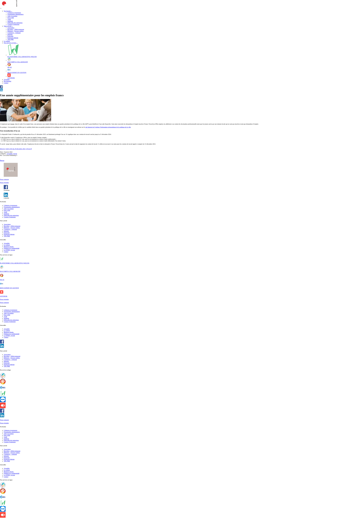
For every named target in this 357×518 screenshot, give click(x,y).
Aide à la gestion (12, 16)
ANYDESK (3, 296)
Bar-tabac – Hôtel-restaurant (15, 29)
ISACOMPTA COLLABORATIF (10, 271)
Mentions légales (9, 246)
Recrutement (7, 81)
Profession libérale (12, 38)
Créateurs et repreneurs (14, 12)
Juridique (10, 21)
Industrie (10, 34)
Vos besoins (8, 11)
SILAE (2, 279)
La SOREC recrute (9, 250)
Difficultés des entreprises (14, 23)
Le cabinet (7, 41)
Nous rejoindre (4, 182)
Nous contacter (4, 179)
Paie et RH (10, 18)
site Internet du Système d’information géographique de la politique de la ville (108, 127)
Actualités (7, 79)
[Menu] (0, 8)
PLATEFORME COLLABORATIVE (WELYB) (14, 263)
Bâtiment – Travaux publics (15, 31)
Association (10, 28)
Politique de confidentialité (11, 248)
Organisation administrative (15, 14)
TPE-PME (10, 39)
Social (15, 153)
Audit (9, 19)
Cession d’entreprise (13, 24)
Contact (6, 83)
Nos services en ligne (11, 43)
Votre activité (8, 26)
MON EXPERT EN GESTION (9, 288)
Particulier (10, 36)
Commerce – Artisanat (14, 33)
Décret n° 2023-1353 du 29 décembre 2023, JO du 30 (16, 149)
